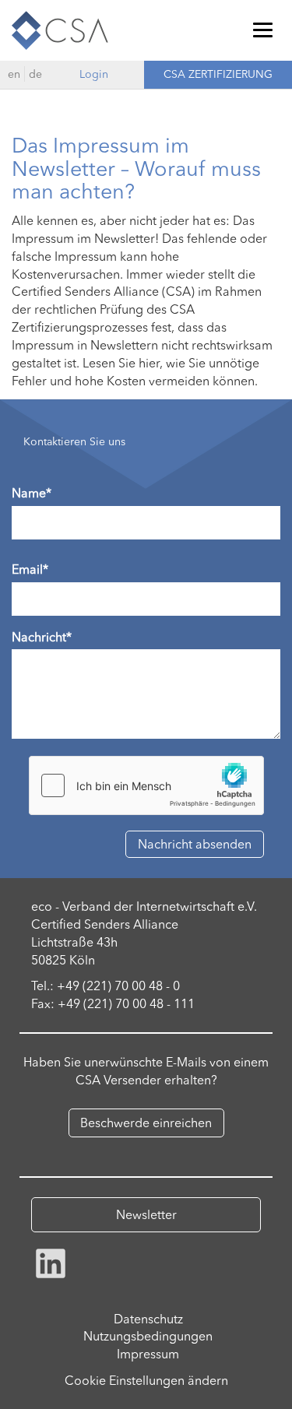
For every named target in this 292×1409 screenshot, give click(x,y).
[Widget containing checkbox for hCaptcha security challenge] (146, 785)
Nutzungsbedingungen (148, 1336)
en (14, 74)
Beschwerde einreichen (146, 1122)
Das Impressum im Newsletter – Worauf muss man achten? (136, 168)
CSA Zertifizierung (218, 74)
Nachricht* (42, 637)
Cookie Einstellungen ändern (146, 1380)
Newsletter (146, 1214)
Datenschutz (148, 1318)
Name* (31, 493)
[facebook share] (50, 1261)
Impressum (148, 1354)
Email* (30, 569)
